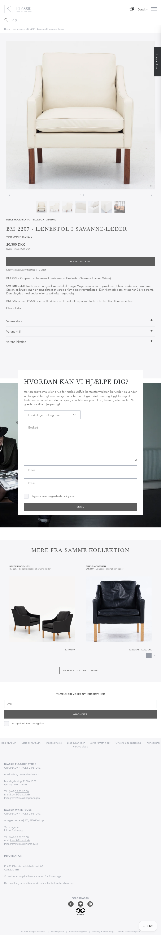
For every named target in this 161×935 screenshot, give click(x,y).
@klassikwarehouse (27, 843)
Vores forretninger (100, 742)
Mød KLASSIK (8, 742)
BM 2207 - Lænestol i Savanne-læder (45, 28)
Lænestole (18, 28)
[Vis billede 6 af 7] (106, 207)
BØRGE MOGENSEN (16, 219)
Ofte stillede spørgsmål (129, 742)
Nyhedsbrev (153, 742)
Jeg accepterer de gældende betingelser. (53, 496)
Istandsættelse (54, 742)
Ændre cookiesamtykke (129, 931)
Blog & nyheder (76, 742)
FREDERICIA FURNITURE (44, 219)
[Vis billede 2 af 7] (54, 207)
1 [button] (148, 655)
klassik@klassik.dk (20, 794)
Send (80, 506)
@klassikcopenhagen (28, 797)
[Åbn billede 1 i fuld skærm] (80, 115)
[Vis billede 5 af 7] (93, 207)
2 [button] (154, 655)
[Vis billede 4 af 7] (80, 207)
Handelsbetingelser (77, 931)
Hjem (7, 28)
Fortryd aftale (80, 746)
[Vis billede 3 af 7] (67, 207)
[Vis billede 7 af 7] (119, 207)
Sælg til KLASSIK (31, 742)
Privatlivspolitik (57, 931)
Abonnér (80, 714)
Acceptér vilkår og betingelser (28, 723)
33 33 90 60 (22, 791)
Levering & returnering (102, 931)
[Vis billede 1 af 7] (41, 207)
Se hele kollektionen (81, 670)
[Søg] (6, 20)
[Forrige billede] (9, 195)
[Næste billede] (151, 195)
